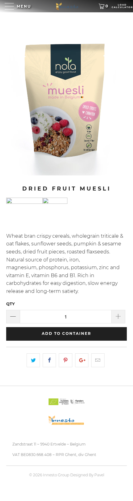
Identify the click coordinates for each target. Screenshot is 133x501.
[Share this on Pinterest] (65, 360)
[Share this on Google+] (81, 360)
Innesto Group (56, 475)
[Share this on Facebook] (49, 360)
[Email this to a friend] (98, 360)
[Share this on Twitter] (33, 360)
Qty (10, 303)
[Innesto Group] (66, 6)
